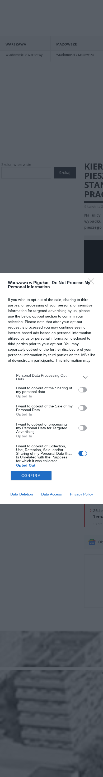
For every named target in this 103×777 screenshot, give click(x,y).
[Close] (93, 283)
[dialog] (51, 388)
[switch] (82, 389)
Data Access (51, 494)
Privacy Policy (81, 494)
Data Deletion (21, 494)
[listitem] (51, 377)
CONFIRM (31, 476)
